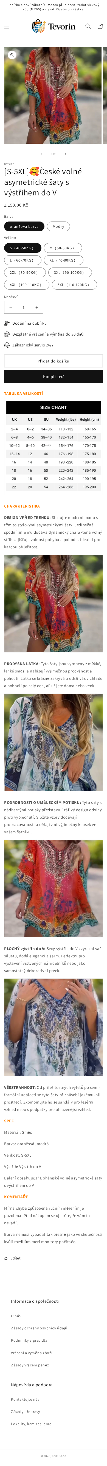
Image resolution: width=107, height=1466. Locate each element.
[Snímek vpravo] (66, 154)
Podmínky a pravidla (29, 1340)
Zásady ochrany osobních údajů (39, 1328)
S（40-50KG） (23, 247)
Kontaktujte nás (25, 1399)
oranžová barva (24, 226)
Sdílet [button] (15, 1258)
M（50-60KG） (63, 247)
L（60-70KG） (23, 260)
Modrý (58, 226)
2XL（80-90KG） (25, 272)
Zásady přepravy (25, 1411)
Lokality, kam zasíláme (31, 1423)
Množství (11, 296)
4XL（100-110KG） (27, 284)
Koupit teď (53, 376)
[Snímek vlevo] (41, 154)
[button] (7, 26)
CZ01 (55, 1456)
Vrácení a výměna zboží (31, 1352)
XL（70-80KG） (64, 260)
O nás (16, 1315)
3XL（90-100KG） (70, 272)
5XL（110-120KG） (74, 284)
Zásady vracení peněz (30, 1365)
